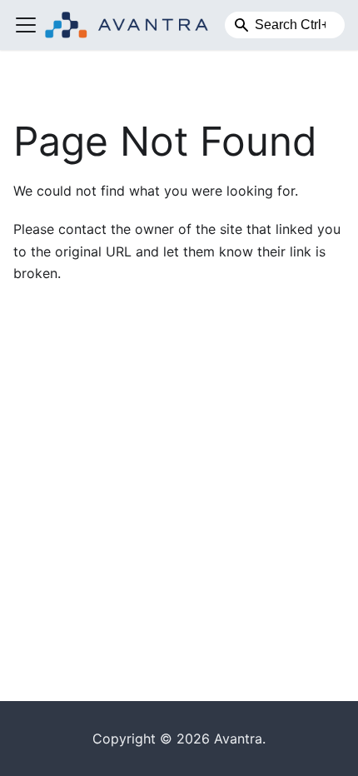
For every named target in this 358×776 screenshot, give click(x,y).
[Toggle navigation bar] (25, 24)
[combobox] (285, 25)
